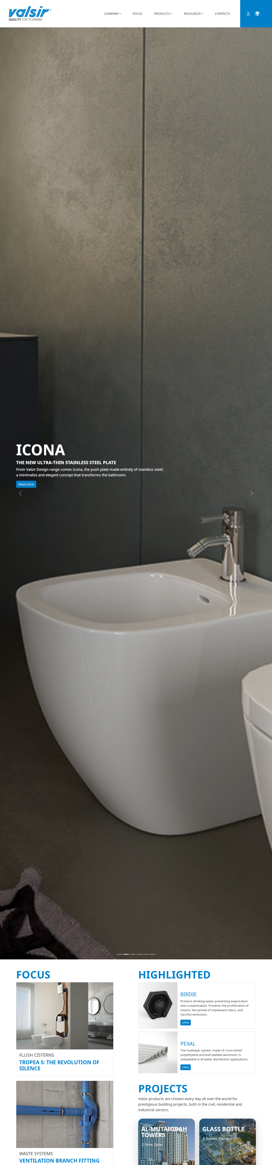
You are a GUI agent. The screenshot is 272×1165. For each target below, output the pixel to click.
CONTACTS (222, 14)
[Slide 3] (132, 954)
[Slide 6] (152, 954)
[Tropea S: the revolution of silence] (64, 1015)
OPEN (185, 1022)
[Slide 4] (139, 954)
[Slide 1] (119, 954)
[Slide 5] (146, 954)
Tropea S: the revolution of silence (59, 1065)
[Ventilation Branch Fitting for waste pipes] (64, 1114)
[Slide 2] (126, 954)
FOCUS (137, 14)
